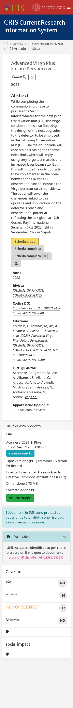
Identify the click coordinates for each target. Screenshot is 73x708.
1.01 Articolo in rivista (23, 48)
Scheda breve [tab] (25, 241)
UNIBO (18, 44)
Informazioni (20, 537)
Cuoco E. (18, 77)
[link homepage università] (48, 7)
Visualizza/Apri (20, 498)
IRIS (5, 44)
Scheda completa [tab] (28, 249)
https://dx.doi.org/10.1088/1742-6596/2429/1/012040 (36, 310)
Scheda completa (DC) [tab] (31, 256)
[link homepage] (14, 7)
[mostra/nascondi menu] (69, 7)
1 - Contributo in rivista (45, 44)
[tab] (16, 263)
